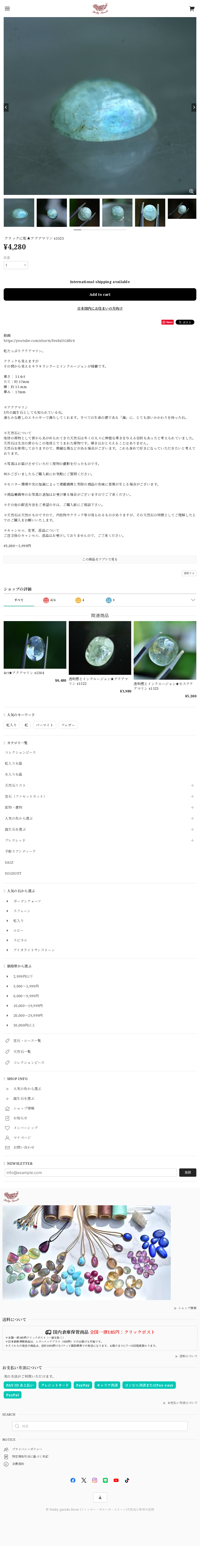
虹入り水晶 (13, 764)
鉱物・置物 (13, 807)
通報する (189, 573)
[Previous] (6, 107)
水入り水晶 (13, 775)
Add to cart (100, 294)
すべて (18, 600)
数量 (7, 257)
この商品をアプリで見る (100, 559)
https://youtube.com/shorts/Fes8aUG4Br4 (39, 340)
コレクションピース (20, 753)
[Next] (193, 107)
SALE (9, 862)
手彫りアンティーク (20, 851)
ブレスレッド (15, 840)
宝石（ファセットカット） (26, 796)
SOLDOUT (13, 873)
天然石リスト (15, 786)
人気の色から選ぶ (19, 818)
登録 (188, 1172)
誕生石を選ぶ (15, 829)
